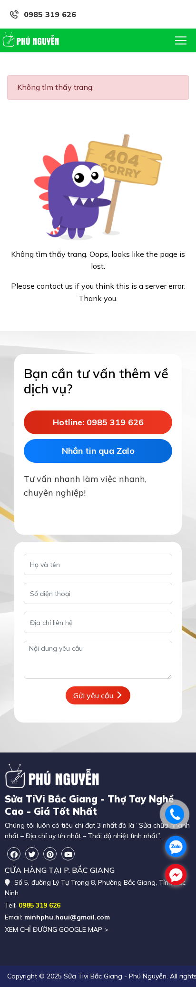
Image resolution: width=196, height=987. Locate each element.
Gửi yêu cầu (94, 695)
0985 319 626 (50, 14)
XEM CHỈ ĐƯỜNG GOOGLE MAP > (56, 929)
